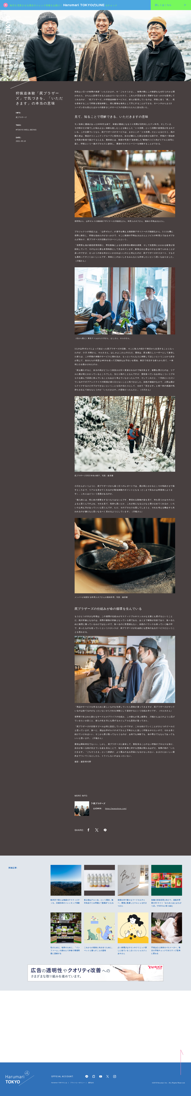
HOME (19, 17)
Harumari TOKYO (8, 42)
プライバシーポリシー (77, 1083)
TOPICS (28, 17)
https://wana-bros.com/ (116, 809)
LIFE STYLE (40, 17)
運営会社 (91, 1083)
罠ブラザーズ (21, 117)
